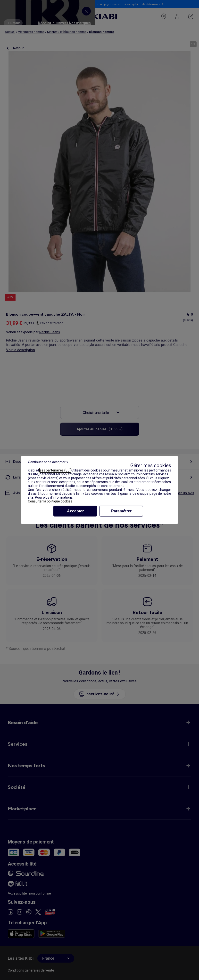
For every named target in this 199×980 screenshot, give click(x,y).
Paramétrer (121, 511)
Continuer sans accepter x (48, 462)
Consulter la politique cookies (50, 501)
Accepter (75, 511)
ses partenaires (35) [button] (55, 470)
